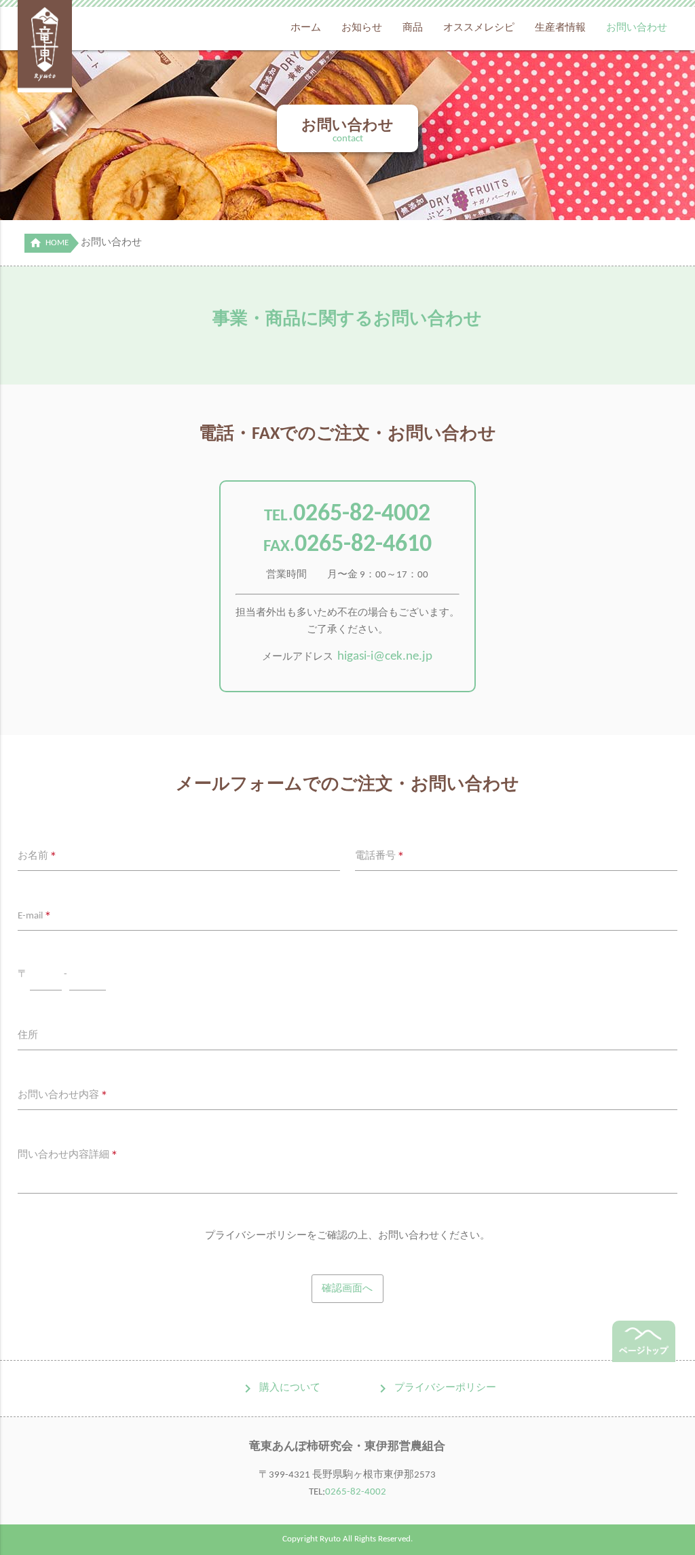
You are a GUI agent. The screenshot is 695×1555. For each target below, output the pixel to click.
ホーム (305, 28)
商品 (412, 28)
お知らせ (361, 28)
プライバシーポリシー (445, 1388)
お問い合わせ (636, 28)
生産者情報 (560, 28)
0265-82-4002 (361, 514)
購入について (289, 1388)
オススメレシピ (478, 28)
